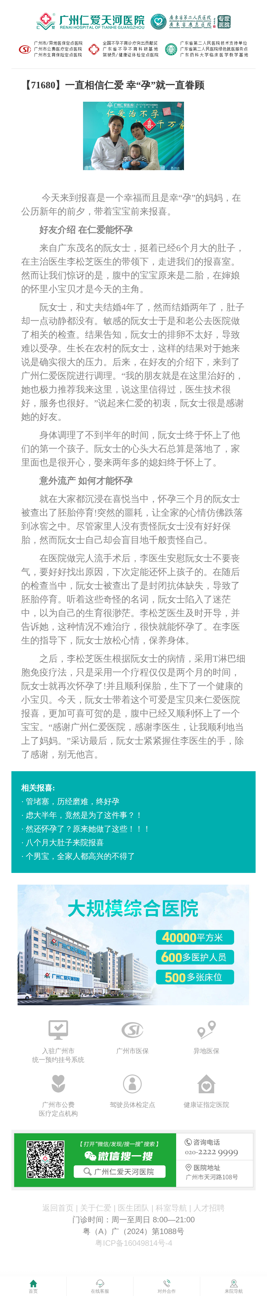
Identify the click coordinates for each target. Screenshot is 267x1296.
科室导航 (171, 1207)
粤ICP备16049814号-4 (133, 1243)
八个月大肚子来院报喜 (65, 842)
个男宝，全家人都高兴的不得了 (80, 856)
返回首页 (58, 1207)
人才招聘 (209, 1207)
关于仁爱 (95, 1207)
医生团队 (133, 1207)
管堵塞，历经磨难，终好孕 (72, 801)
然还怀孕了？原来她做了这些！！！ (88, 829)
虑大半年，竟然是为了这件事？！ (84, 815)
